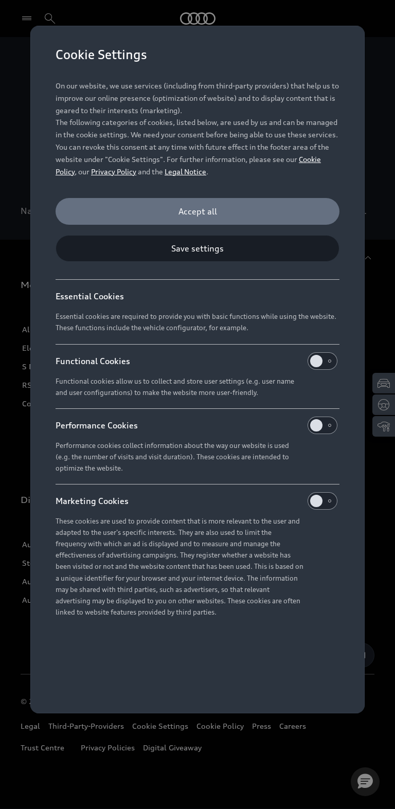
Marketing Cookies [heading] (92, 501)
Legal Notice (185, 171)
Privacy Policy (113, 171)
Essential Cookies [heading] (90, 296)
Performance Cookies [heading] (97, 425)
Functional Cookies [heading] (93, 361)
